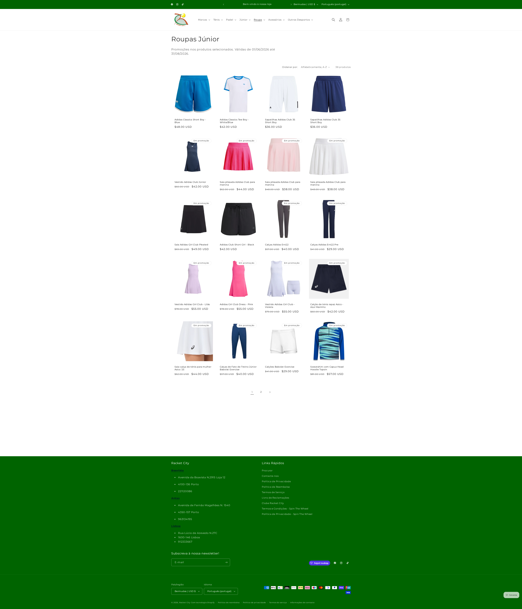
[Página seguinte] (269, 392)
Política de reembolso (229, 602)
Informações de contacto (302, 602)
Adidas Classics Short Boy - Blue (190, 121)
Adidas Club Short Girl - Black (237, 244)
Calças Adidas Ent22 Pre (324, 244)
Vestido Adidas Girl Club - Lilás (192, 304)
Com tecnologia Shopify (203, 602)
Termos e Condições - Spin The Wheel (285, 508)
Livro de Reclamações (275, 497)
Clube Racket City (273, 503)
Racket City (184, 602)
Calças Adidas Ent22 (277, 244)
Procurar (267, 470)
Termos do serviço (278, 602)
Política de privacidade (254, 602)
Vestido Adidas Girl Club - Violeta (280, 305)
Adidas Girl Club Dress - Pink (236, 304)
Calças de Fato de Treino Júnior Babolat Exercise (238, 368)
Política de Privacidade (276, 481)
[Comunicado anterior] (223, 4)
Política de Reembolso (276, 486)
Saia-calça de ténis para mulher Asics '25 (193, 368)
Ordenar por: (290, 67)
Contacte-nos (270, 476)
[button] (203, 19)
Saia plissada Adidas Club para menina (237, 183)
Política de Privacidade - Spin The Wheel (287, 514)
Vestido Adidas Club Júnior (190, 182)
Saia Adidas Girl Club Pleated (191, 244)
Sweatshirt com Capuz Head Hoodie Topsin (327, 368)
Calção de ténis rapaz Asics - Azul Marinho (326, 305)
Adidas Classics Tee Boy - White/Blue (234, 121)
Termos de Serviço (273, 492)
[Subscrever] (226, 562)
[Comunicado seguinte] (291, 4)
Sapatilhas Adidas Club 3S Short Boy (280, 121)
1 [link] (252, 392)
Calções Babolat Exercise (279, 367)
